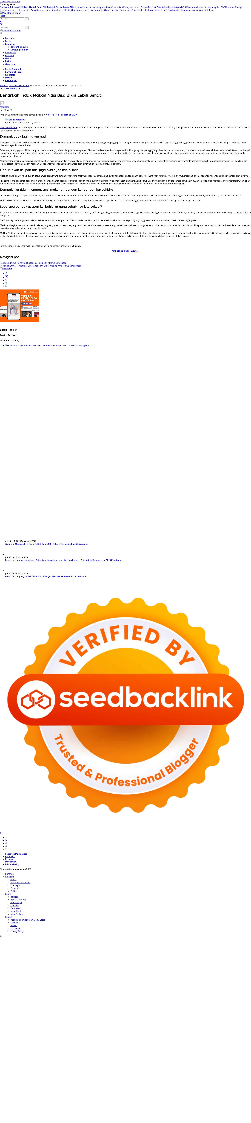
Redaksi (9, 859)
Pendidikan (10, 52)
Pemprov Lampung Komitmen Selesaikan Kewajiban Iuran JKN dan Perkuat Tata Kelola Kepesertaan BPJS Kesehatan (139, 7)
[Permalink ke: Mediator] (2, 104)
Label (8, 894)
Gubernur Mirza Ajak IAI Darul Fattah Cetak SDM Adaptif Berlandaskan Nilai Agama (41, 7)
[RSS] (6, 849)
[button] (26, 18)
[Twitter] (6, 840)
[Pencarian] (1, 24)
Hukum (8, 58)
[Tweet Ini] (6, 277)
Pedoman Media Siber (16, 854)
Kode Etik (10, 856)
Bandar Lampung (19, 47)
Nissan (8, 77)
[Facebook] (6, 837)
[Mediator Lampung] (10, 12)
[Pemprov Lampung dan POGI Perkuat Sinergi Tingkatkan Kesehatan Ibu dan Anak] (11, 570)
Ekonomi (9, 55)
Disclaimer (10, 861)
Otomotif (14, 888)
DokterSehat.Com (8, 127)
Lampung (10, 44)
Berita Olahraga (13, 72)
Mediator (4, 106)
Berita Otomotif (13, 69)
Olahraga (10, 64)
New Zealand (16, 914)
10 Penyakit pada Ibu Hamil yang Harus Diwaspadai (33, 262)
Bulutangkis (11, 80)
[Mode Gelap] (1, 21)
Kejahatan (10, 74)
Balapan (14, 896)
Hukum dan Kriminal (20, 882)
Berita (8, 41)
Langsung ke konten (10, 1)
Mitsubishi (15, 911)
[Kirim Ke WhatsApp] (6, 286)
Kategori (9, 876)
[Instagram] (6, 843)
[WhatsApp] (6, 846)
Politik (8, 61)
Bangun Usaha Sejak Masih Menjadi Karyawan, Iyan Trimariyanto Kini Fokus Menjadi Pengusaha (83, 10)
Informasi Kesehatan (10, 88)
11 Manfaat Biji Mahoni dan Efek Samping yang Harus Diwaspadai (40, 265)
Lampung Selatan (19, 49)
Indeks (3, 15)
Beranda (9, 38)
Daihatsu (14, 905)
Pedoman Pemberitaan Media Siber (27, 919)
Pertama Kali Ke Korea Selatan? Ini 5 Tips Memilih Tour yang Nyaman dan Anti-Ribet (173, 10)
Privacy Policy (12, 864)
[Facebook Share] (6, 273)
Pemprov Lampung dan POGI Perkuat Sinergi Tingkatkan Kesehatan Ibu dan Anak (45, 576)
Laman (8, 916)
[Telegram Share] (6, 283)
